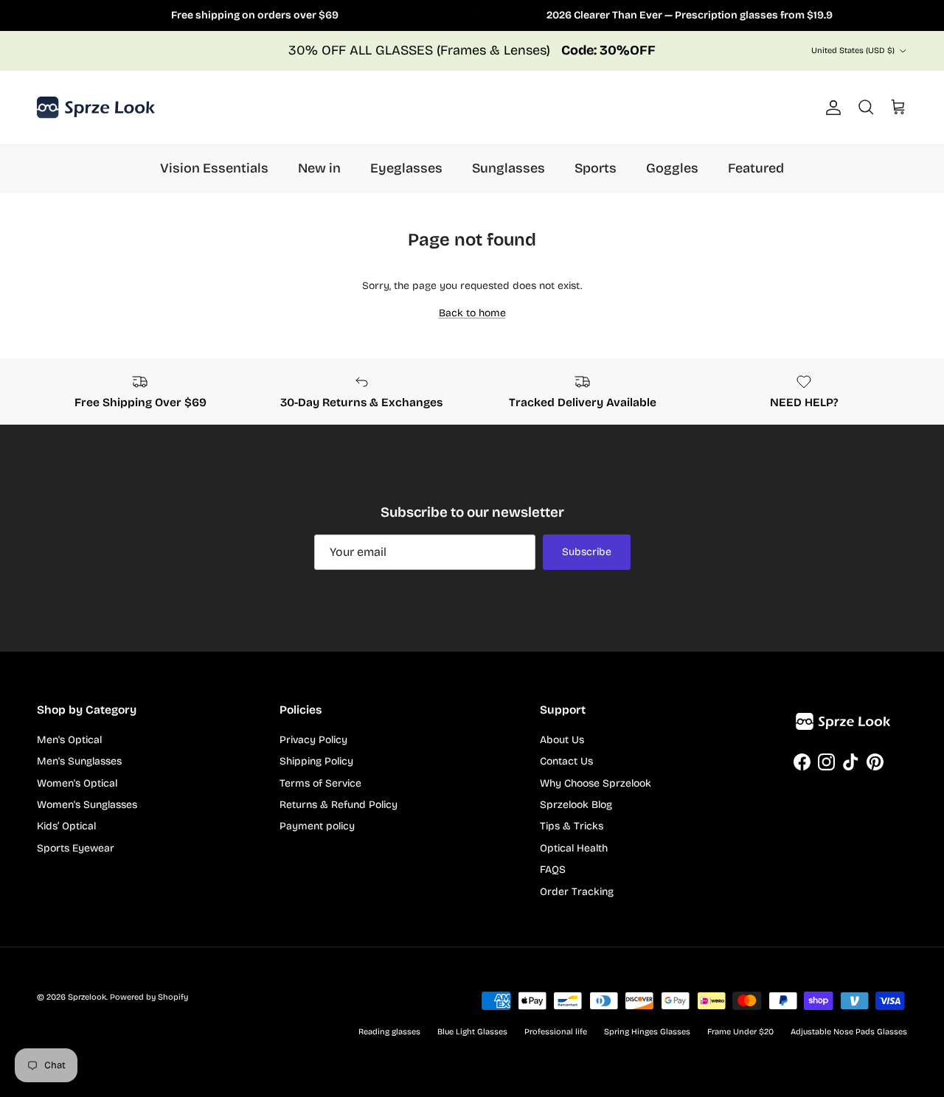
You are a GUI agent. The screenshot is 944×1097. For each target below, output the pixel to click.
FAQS (553, 869)
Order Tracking (577, 891)
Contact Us (566, 761)
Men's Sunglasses (79, 761)
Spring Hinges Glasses (647, 1032)
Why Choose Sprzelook (595, 783)
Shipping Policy (316, 761)
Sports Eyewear (75, 848)
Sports (596, 168)
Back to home (472, 313)
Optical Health (574, 848)
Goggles (672, 168)
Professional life (555, 1032)
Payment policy (317, 826)
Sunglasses (508, 168)
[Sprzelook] (96, 108)
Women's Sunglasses (87, 804)
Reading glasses (389, 1032)
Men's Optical (69, 740)
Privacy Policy (313, 740)
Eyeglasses (406, 168)
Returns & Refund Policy (339, 804)
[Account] (830, 107)
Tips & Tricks (571, 826)
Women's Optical (77, 783)
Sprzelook (87, 997)
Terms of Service (320, 783)
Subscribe (586, 552)
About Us (562, 740)
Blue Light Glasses (472, 1032)
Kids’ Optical (66, 826)
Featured (756, 168)
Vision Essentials (214, 168)
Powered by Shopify (149, 997)
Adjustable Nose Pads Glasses (849, 1032)
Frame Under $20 (740, 1032)
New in (319, 168)
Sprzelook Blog (576, 804)
